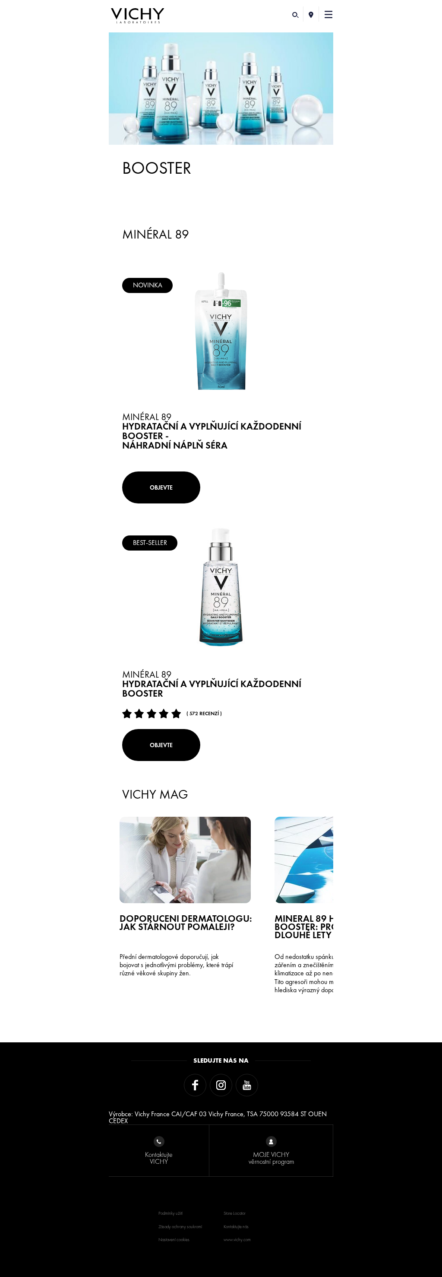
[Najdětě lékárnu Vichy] (311, 14)
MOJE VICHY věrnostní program (271, 1158)
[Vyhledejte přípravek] (295, 14)
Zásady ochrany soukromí (180, 1226)
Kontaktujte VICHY (159, 1158)
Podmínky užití (170, 1213)
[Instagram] (221, 1085)
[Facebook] (195, 1085)
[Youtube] (247, 1085)
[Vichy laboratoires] (137, 16)
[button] (328, 14)
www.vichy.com (237, 1239)
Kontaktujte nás (236, 1226)
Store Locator (235, 1213)
